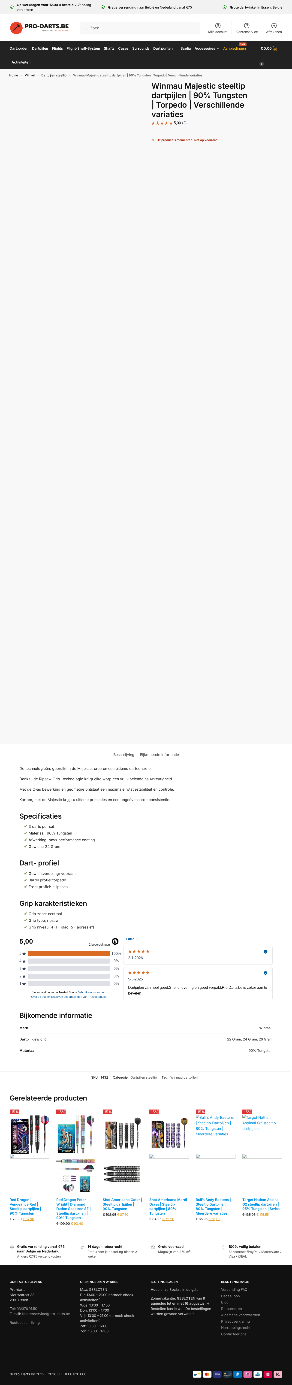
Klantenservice (247, 32)
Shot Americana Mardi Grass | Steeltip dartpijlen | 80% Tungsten (168, 1207)
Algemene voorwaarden (240, 1315)
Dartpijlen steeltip (53, 75)
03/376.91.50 (27, 1308)
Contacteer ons (234, 1334)
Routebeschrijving (25, 1322)
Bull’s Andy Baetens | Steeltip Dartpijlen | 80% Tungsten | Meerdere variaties (213, 1207)
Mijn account (218, 32)
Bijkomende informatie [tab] (159, 754)
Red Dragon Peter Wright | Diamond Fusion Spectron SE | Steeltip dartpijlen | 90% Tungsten (73, 1209)
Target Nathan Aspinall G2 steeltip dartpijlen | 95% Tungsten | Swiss (261, 1204)
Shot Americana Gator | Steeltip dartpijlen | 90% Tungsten (122, 1204)
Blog (225, 1302)
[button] (271, 55)
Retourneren (231, 1308)
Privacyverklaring (235, 1321)
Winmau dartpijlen (184, 1077)
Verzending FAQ (234, 1289)
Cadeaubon (230, 1296)
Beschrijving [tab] (123, 754)
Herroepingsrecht (235, 1327)
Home (13, 75)
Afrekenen (274, 32)
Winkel (30, 75)
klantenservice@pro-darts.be (46, 1314)
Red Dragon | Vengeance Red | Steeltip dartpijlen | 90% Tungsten (25, 1207)
